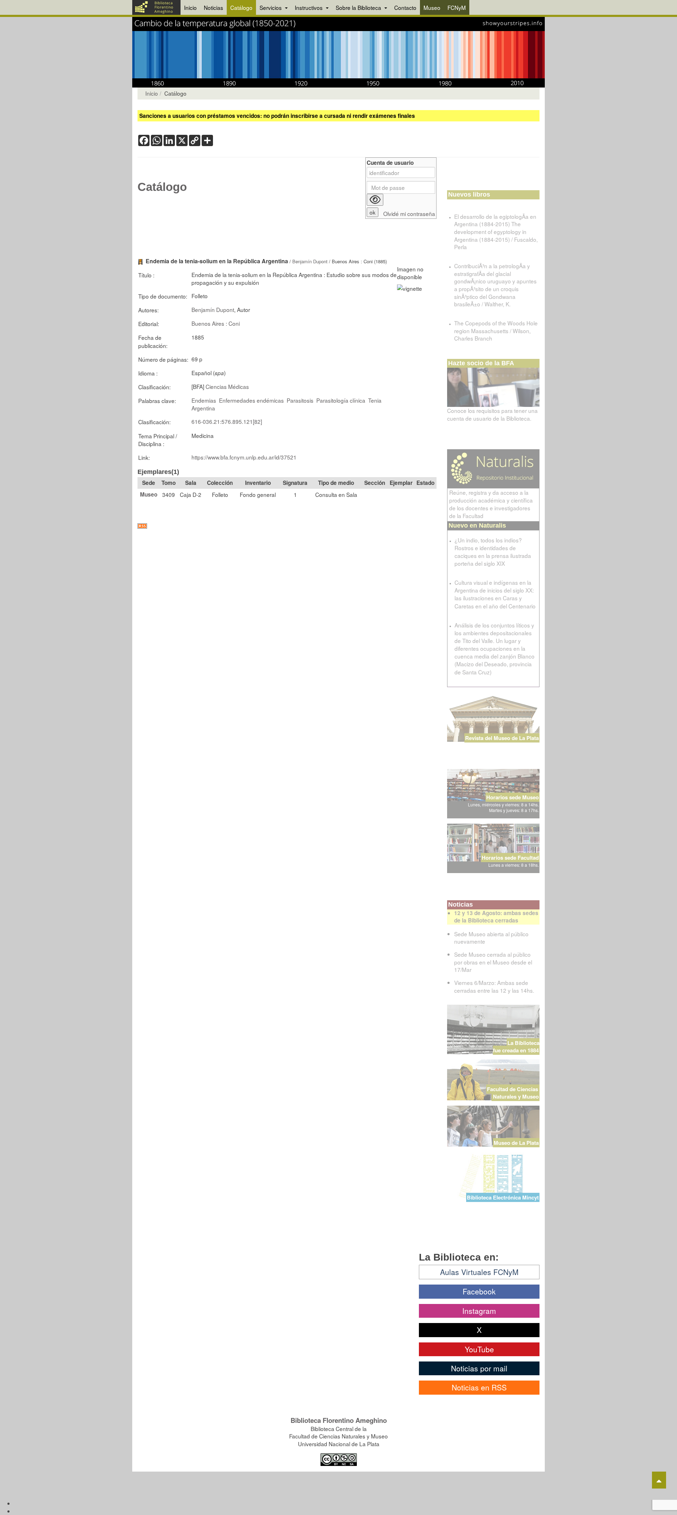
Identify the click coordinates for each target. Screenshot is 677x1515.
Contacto (405, 7)
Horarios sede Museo (512, 797)
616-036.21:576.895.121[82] (226, 421)
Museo (431, 7)
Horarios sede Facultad (510, 857)
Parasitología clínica (340, 400)
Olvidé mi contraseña (409, 213)
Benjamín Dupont (310, 261)
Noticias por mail (479, 1368)
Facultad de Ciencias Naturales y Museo (513, 1092)
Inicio (190, 7)
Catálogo (241, 7)
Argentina (203, 408)
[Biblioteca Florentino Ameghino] (156, 7)
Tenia (375, 400)
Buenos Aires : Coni (215, 323)
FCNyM (456, 7)
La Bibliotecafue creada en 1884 (516, 1046)
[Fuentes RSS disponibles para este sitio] (287, 526)
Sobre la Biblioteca (359, 7)
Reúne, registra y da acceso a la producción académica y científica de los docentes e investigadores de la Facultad (491, 503)
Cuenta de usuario (390, 163)
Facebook (479, 1291)
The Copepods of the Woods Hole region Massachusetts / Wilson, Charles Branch (496, 330)
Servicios (271, 7)
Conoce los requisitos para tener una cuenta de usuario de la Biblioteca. (492, 414)
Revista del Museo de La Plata (502, 738)
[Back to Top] (659, 1480)
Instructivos (309, 7)
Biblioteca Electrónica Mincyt (503, 1197)
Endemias (203, 400)
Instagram (479, 1310)
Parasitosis (300, 400)
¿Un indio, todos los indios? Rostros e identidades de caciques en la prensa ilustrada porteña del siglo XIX (493, 551)
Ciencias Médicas (227, 386)
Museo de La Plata (516, 1143)
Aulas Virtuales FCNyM (479, 1272)
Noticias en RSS (479, 1387)
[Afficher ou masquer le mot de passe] (375, 200)
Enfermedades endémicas (251, 400)
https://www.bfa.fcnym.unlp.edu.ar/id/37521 (244, 457)
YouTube (479, 1349)
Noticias (213, 7)
